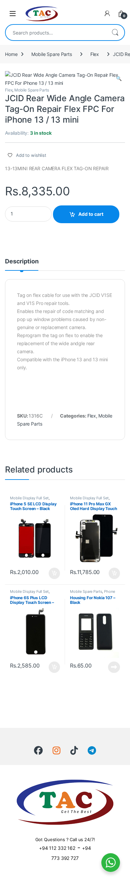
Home (11, 54)
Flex (94, 54)
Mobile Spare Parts (51, 54)
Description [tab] (21, 261)
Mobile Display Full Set (29, 498)
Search (115, 32)
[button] (119, 78)
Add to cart (90, 214)
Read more (114, 667)
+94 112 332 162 (57, 848)
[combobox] (56, 32)
